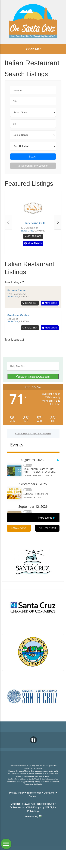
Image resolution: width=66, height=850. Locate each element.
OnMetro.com (17, 807)
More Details (35, 243)
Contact (33, 796)
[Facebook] (33, 739)
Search (33, 156)
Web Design (34, 807)
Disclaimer (49, 792)
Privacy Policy (16, 792)
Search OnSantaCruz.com (34, 376)
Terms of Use (34, 792)
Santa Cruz (27, 230)
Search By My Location (34, 165)
